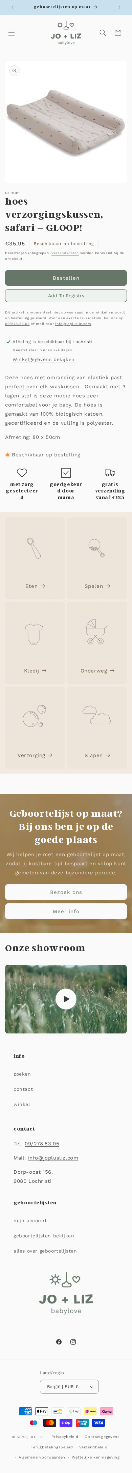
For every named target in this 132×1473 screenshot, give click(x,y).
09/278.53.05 (17, 324)
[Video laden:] (66, 999)
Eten (31, 586)
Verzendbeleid (93, 1447)
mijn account (30, 1220)
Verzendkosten (65, 253)
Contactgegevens (102, 1437)
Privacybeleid (64, 1437)
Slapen (94, 755)
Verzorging (31, 755)
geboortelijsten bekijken (44, 1235)
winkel (22, 1104)
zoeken (22, 1074)
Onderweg (94, 671)
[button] (11, 32)
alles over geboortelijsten (45, 1251)
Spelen (94, 586)
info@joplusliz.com (73, 324)
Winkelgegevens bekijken (44, 359)
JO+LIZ (37, 1437)
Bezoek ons (66, 892)
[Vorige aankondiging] (12, 7)
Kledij (31, 671)
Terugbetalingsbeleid (52, 1447)
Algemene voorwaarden (42, 1457)
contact (23, 1089)
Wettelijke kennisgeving (96, 1457)
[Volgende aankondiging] (119, 7)
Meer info (66, 911)
